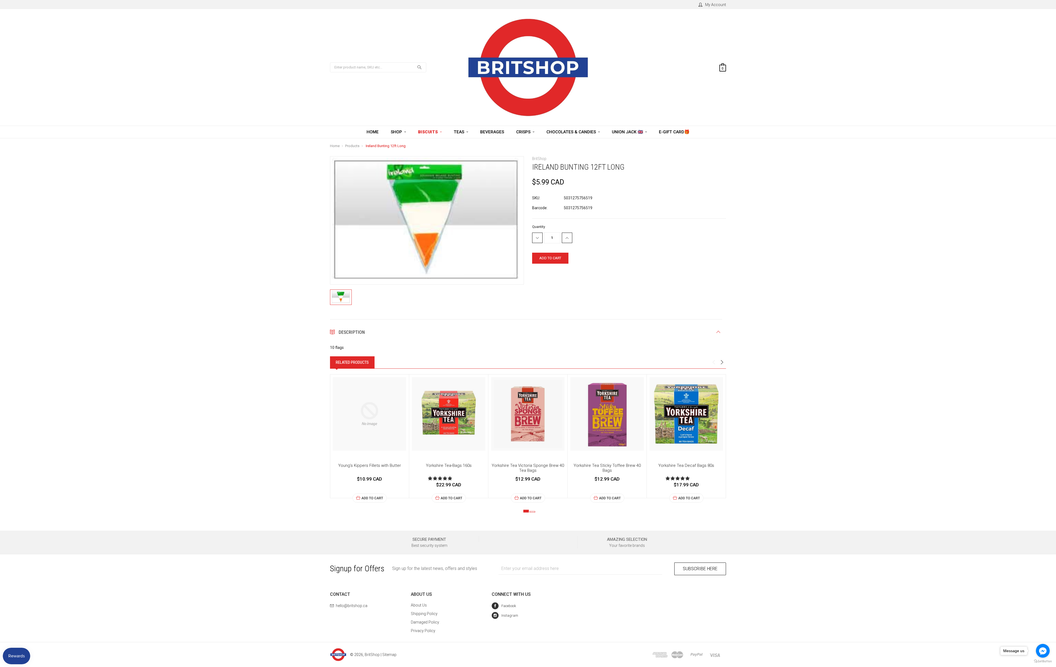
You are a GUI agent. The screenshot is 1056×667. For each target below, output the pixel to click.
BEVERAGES (492, 131)
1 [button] (526, 511)
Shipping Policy (424, 613)
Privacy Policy (423, 631)
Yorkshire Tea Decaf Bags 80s (686, 465)
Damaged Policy (425, 622)
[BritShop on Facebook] (504, 605)
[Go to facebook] (1043, 651)
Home (335, 146)
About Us (419, 605)
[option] (369, 438)
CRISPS (524, 131)
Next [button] (722, 362)
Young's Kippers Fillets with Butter (369, 465)
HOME (373, 131)
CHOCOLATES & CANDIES (571, 131)
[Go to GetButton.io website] (1043, 661)
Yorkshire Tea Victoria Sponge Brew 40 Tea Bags (528, 468)
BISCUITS (428, 131)
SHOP (397, 131)
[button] (440, 478)
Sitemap (389, 654)
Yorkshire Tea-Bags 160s (449, 465)
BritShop (372, 654)
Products (352, 146)
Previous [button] (714, 362)
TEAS (459, 131)
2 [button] (532, 511)
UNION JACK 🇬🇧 (628, 131)
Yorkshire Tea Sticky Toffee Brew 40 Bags (607, 468)
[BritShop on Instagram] (505, 615)
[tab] (352, 362)
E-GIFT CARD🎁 (674, 131)
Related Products (352, 362)
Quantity (538, 227)
